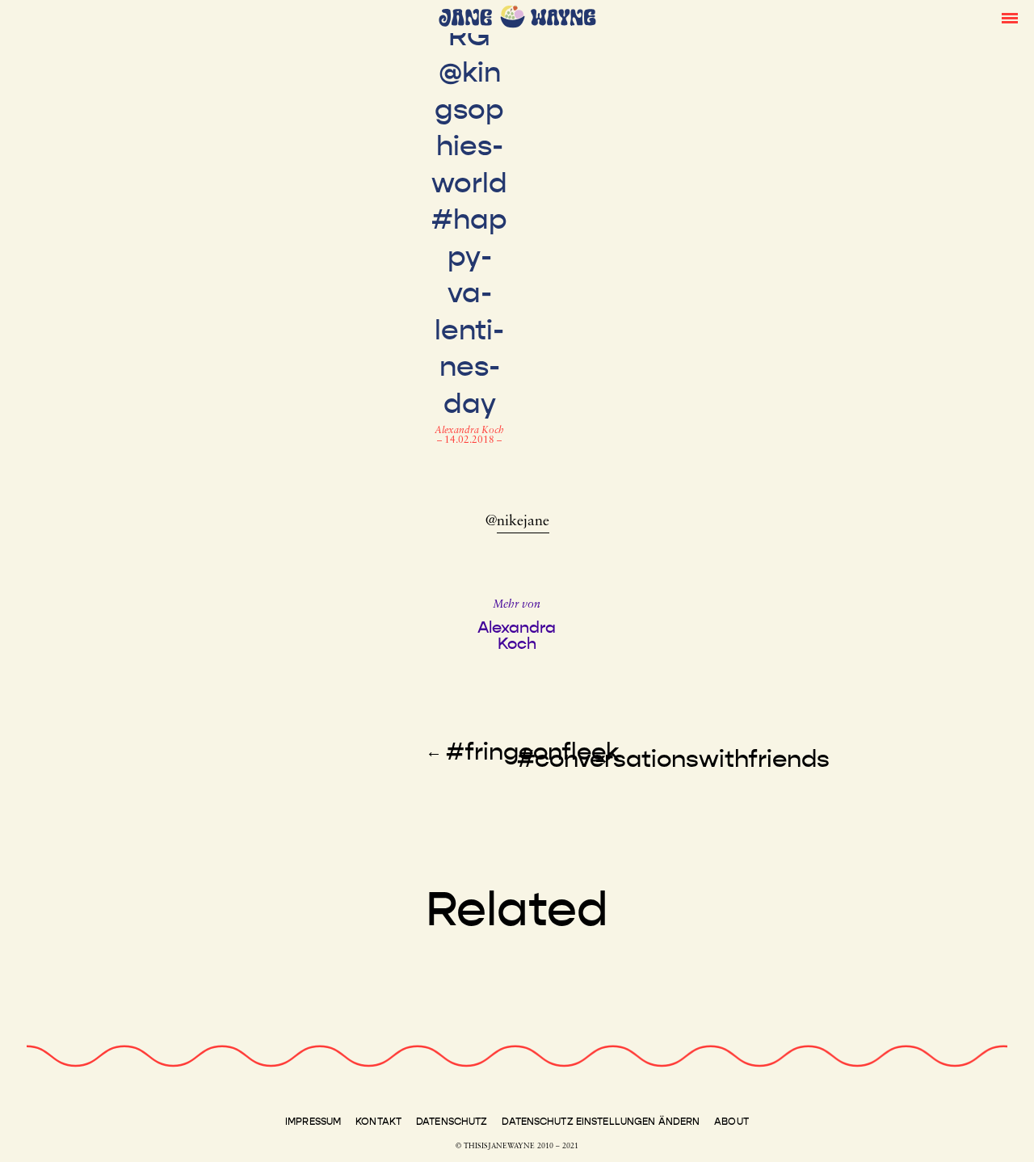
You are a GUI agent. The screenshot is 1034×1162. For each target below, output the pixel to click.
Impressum (313, 1121)
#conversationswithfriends (673, 758)
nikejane (523, 522)
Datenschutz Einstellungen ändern (601, 1121)
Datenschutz (451, 1121)
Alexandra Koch (469, 431)
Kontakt (378, 1121)
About (731, 1121)
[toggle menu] (1010, 17)
